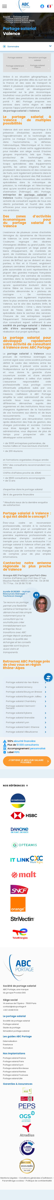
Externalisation (10, 1041)
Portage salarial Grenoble (20, 717)
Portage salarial (15, 57)
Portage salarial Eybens (19, 713)
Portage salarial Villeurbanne (22, 732)
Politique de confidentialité (39, 1180)
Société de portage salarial (16, 1020)
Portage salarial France (14, 1058)
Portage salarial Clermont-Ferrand (21, 707)
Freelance (8, 1044)
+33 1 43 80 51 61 (10, 1010)
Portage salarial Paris (13, 1061)
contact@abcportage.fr (14, 1006)
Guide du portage (11, 1027)
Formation (8, 1048)
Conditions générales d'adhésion (35, 1177)
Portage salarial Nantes (14, 1071)
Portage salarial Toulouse (15, 1075)
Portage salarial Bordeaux (15, 1068)
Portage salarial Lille (12, 1078)
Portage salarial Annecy (19, 687)
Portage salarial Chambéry (21, 701)
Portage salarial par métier (15, 67)
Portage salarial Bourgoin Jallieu (23, 696)
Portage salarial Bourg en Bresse (24, 692)
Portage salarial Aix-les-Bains (22, 682)
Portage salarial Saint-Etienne (22, 727)
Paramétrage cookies (13, 1180)
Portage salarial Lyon (17, 722)
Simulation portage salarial (37, 58)
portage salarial (35, 194)
